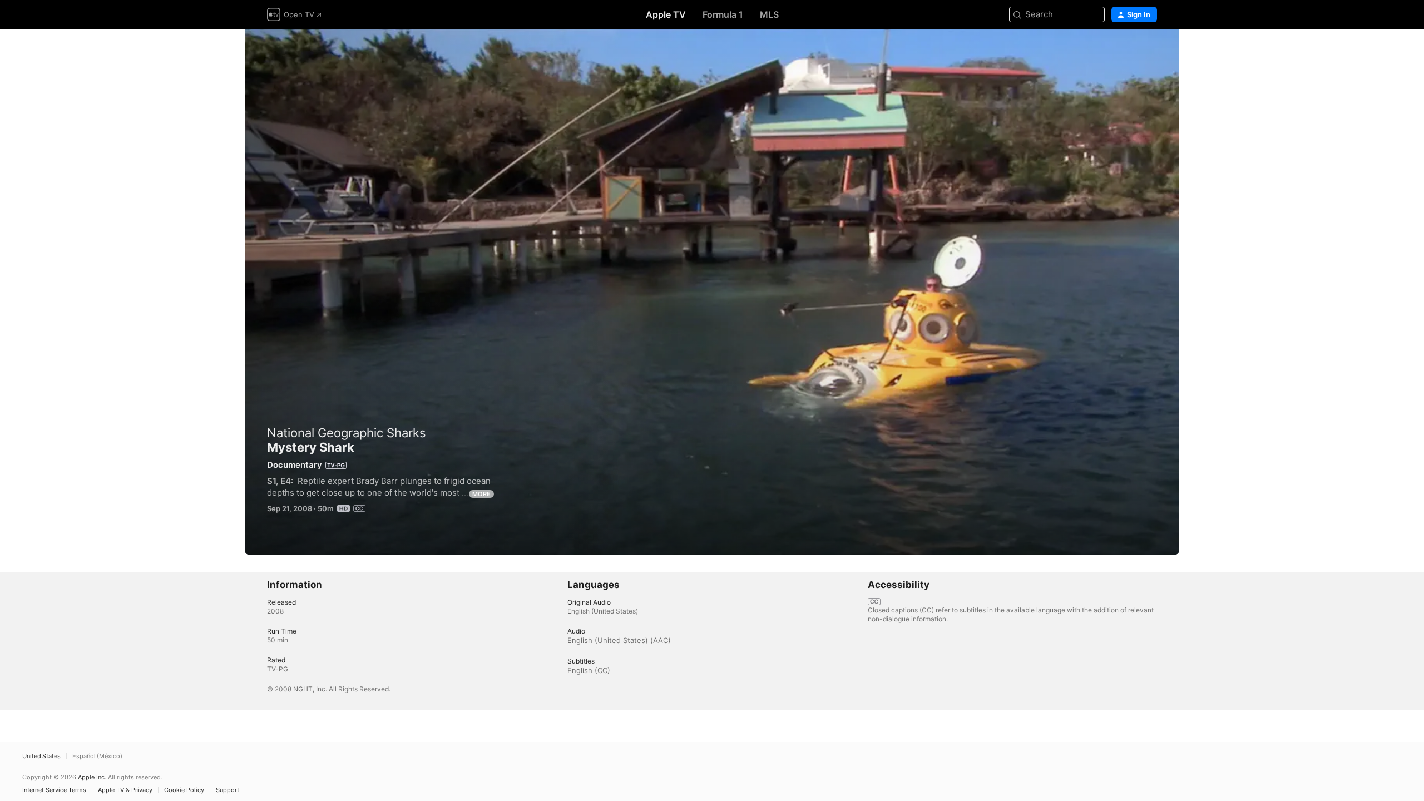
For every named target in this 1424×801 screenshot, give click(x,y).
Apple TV (666, 14)
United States (41, 756)
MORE (481, 494)
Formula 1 (723, 14)
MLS (769, 14)
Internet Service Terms (54, 790)
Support (227, 790)
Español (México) (97, 756)
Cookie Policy (184, 790)
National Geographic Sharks (346, 433)
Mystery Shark (712, 292)
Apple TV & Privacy (125, 790)
